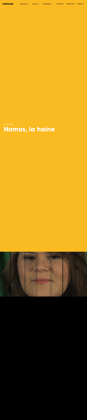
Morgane (8, 4)
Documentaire (8, 124)
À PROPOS (80, 4)
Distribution (70, 4)
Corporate (60, 4)
